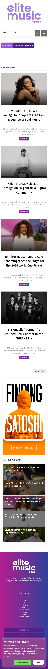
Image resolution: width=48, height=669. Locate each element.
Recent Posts (9, 67)
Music (24, 602)
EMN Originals (24, 605)
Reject (38, 662)
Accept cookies (22, 662)
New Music (7, 45)
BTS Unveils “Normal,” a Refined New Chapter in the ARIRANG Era (24, 334)
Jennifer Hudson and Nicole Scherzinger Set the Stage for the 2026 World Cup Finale (24, 261)
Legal (24, 614)
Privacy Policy (24, 617)
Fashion (29, 45)
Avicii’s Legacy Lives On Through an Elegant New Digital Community (24, 188)
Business (18, 45)
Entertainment (24, 609)
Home (24, 600)
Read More (24, 139)
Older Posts (39, 371)
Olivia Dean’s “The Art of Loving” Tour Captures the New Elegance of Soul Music (24, 115)
